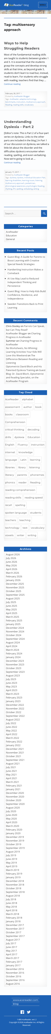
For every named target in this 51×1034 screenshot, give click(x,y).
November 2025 (15, 587)
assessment (12, 407)
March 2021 (12, 782)
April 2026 (11, 569)
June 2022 (11, 726)
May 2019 (11, 862)
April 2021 (11, 778)
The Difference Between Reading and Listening (24, 359)
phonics (10, 482)
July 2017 (11, 943)
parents (22, 474)
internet (10, 452)
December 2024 (15, 627)
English (9, 444)
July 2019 (11, 855)
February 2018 (14, 917)
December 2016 (15, 969)
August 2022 (13, 719)
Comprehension (15, 422)
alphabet (27, 399)
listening (38, 180)
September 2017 (15, 936)
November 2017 (15, 928)
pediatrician (30, 183)
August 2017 (13, 939)
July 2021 (11, 767)
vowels (9, 535)
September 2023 (15, 671)
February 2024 (14, 653)
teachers (10, 520)
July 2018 (11, 899)
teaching (24, 520)
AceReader (14, 99)
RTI (14, 189)
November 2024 (15, 631)
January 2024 (13, 657)
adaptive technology (28, 99)
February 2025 (14, 620)
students (35, 512)
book (38, 407)
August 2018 (13, 895)
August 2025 (13, 598)
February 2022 (14, 741)
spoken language (16, 512)
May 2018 (11, 906)
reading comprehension (20, 490)
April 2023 (11, 690)
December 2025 (15, 583)
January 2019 (13, 877)
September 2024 (15, 638)
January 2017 (13, 965)
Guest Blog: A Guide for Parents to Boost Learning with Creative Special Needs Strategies (26, 260)
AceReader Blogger (22, 96)
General (10, 239)
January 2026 (13, 580)
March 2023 (12, 693)
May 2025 (11, 609)
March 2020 (12, 826)
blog (16, 1003)
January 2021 (13, 789)
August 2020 (13, 807)
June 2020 (11, 815)
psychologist (31, 186)
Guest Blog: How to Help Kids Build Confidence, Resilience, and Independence (27, 295)
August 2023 (13, 675)
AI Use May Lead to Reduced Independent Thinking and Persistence (23, 282)
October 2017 (13, 932)
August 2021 (13, 763)
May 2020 (11, 818)
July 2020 (11, 811)
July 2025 (11, 602)
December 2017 (15, 925)
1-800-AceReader (24, 1019)
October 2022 (13, 712)
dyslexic (20, 177)
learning (35, 459)
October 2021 (13, 756)
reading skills (18, 104)
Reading (8, 104)
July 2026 (11, 558)
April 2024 (11, 646)
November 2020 (15, 796)
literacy (9, 474)
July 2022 (11, 723)
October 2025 (13, 591)
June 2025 (11, 605)
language (11, 459)
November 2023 (15, 664)
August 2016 (13, 983)
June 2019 (11, 859)
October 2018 (13, 888)
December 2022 (15, 704)
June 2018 (11, 903)
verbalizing (28, 189)
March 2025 (12, 616)
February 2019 (14, 873)
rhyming (8, 189)
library (22, 467)
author (28, 407)
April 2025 (11, 613)
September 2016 (15, 980)
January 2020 (13, 833)
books (9, 414)
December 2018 (15, 881)
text (25, 527)
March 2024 (12, 649)
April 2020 (11, 822)
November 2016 (15, 972)
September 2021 (15, 759)
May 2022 (11, 730)
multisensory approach (35, 102)
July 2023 (11, 679)
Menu (43, 5)
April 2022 (11, 734)
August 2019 (13, 851)
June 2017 (11, 947)
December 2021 (15, 748)
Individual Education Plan (34, 177)
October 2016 (13, 976)
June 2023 (11, 682)
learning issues (28, 180)
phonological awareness (15, 186)
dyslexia (13, 177)
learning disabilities (13, 180)
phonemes (37, 474)
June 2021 (11, 771)
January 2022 (13, 745)
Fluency (23, 444)
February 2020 (14, 829)
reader (22, 482)
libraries (10, 467)
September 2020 (15, 804)
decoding (33, 429)
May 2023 (11, 686)
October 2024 (13, 635)
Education (11, 235)
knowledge (26, 452)
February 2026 (14, 576)
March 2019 (12, 870)
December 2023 (15, 660)
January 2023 (13, 701)
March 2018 (12, 914)
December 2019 (15, 837)
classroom (22, 414)
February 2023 (14, 697)
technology (12, 527)
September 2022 (15, 715)
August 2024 (13, 642)
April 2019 (11, 866)
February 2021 (14, 785)
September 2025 (15, 594)
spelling (19, 189)
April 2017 (11, 954)
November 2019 (15, 840)
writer (20, 535)
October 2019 (13, 844)
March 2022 (12, 737)
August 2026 (13, 554)
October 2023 (13, 668)
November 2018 (15, 884)
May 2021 (11, 774)
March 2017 (12, 958)
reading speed (34, 497)
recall (8, 505)
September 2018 (15, 892)
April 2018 (11, 910)
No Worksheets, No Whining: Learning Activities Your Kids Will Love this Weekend (24, 351)
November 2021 (15, 752)
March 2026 (12, 572)
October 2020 (13, 800)
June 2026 (11, 561)
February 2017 (14, 961)
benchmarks (10, 102)
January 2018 (13, 921)
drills (8, 437)
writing (36, 189)
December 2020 (15, 793)
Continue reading (12, 84)
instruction (20, 102)
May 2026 (11, 565)
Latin (23, 459)
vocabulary (29, 104)
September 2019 (15, 848)
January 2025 (13, 624)
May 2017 (11, 950)
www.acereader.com (25, 1000)
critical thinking (14, 429)
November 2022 (15, 708)
